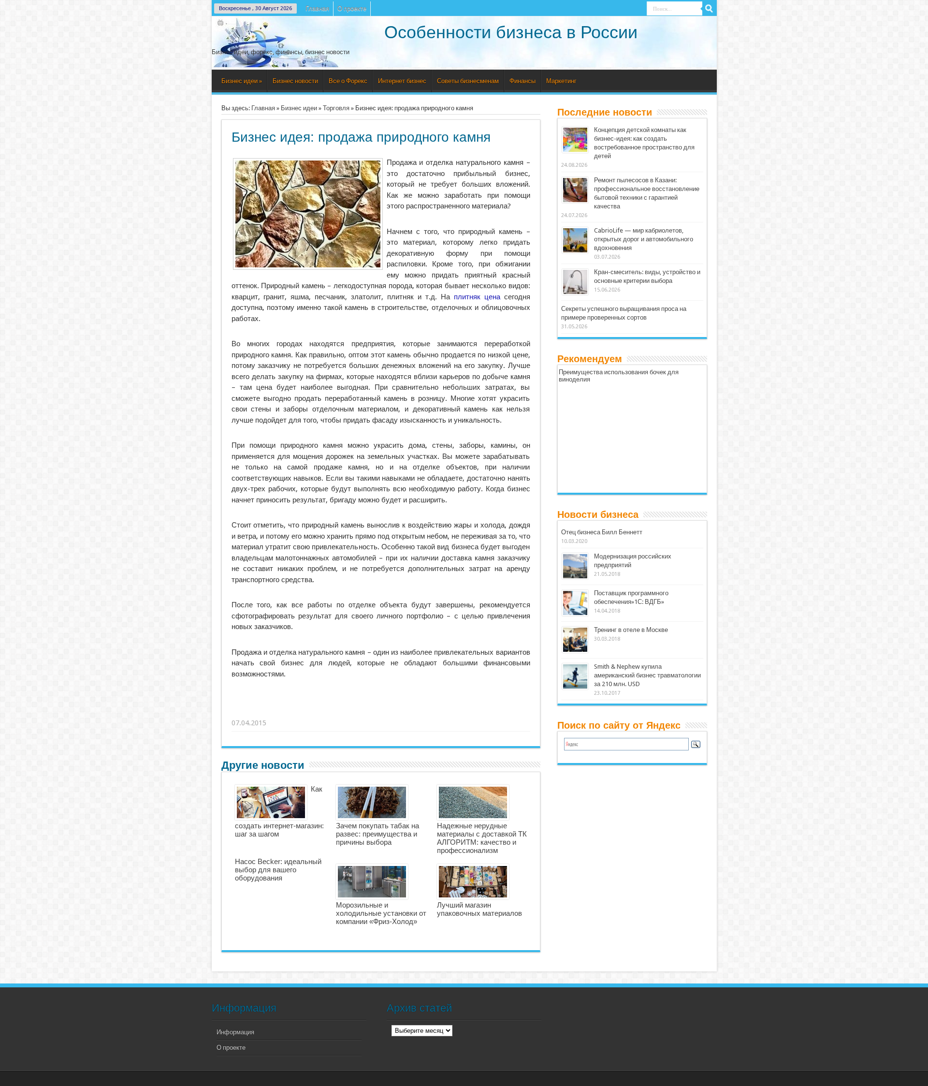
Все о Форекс (348, 81)
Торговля (336, 108)
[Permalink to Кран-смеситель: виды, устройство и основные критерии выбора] (575, 292)
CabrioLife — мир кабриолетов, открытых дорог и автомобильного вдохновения (643, 239)
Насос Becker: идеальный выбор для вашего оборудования (278, 869)
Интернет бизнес (402, 81)
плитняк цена (477, 297)
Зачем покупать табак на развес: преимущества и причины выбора (377, 834)
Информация (235, 1032)
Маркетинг (561, 81)
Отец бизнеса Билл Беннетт (601, 532)
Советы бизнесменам (468, 81)
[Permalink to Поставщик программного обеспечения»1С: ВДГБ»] (575, 613)
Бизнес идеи (241, 81)
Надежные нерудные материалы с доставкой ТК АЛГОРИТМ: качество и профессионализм (482, 838)
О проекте (351, 8)
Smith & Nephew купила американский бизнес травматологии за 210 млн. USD (647, 675)
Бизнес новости (295, 81)
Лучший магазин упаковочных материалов (479, 909)
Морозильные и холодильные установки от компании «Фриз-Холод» (381, 913)
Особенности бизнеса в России (511, 32)
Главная (317, 8)
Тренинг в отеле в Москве (631, 629)
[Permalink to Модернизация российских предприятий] (575, 577)
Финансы (522, 81)
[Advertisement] (381, 710)
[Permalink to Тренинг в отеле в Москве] (575, 650)
